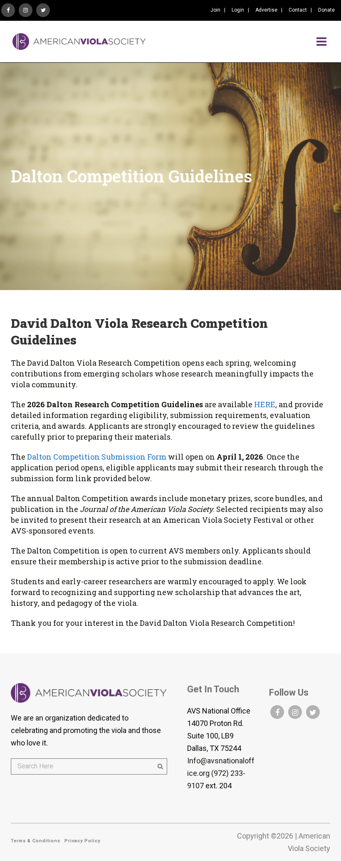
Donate (326, 10)
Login (238, 10)
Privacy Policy (82, 841)
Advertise (266, 10)
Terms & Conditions (35, 841)
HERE (264, 404)
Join (215, 10)
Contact (298, 10)
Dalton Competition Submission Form (97, 457)
